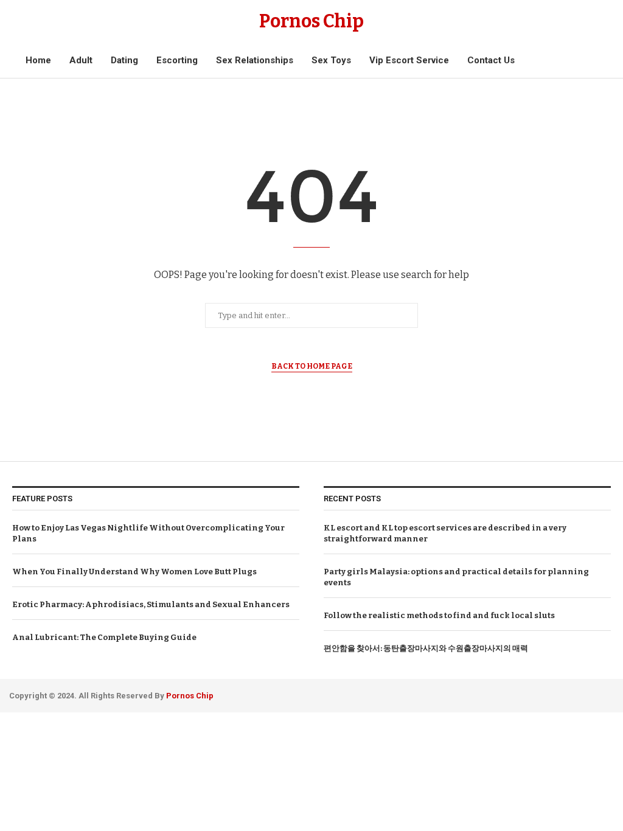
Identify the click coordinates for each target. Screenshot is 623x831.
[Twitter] (590, 694)
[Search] (591, 60)
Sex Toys (331, 60)
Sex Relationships (254, 60)
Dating (124, 60)
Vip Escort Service (409, 60)
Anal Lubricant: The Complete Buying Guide (104, 637)
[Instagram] (606, 694)
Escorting (177, 60)
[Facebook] (573, 694)
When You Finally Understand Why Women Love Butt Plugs (134, 571)
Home (38, 60)
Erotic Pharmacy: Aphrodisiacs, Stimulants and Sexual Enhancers (151, 604)
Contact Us (491, 60)
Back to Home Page (311, 366)
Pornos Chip (189, 695)
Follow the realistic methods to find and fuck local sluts (439, 615)
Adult (80, 60)
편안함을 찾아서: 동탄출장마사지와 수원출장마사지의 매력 (426, 648)
